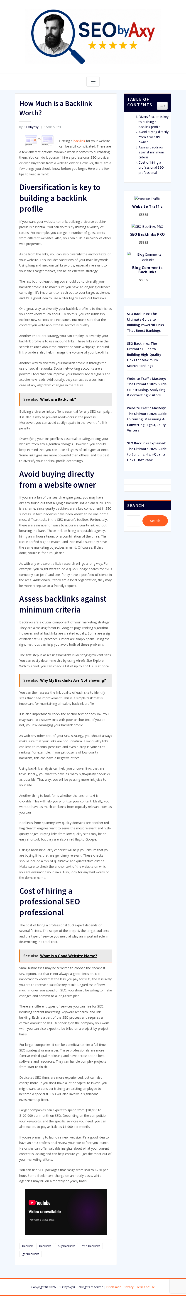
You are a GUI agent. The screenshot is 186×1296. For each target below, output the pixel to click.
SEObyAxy (28, 127)
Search (135, 505)
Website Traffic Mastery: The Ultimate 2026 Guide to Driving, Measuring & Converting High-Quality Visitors (146, 419)
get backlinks (30, 1254)
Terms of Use (146, 1287)
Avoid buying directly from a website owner (154, 137)
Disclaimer (113, 1287)
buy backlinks (66, 1246)
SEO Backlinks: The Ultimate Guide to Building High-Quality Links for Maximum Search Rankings (144, 354)
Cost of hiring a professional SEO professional (151, 167)
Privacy (129, 1287)
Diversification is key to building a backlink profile (154, 121)
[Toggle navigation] (93, 82)
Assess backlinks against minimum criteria (151, 152)
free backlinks (91, 1246)
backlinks (45, 1246)
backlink (79, 141)
